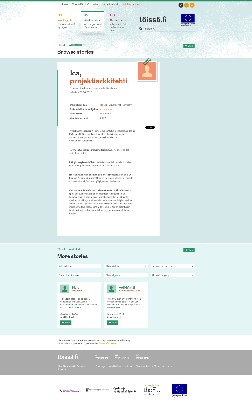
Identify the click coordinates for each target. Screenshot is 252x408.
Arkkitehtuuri (106, 109)
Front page (62, 4)
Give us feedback (110, 4)
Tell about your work (132, 4)
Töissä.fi (61, 45)
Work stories (75, 45)
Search (142, 28)
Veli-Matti (127, 287)
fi (186, 5)
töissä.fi (153, 20)
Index (95, 4)
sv (192, 5)
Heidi (76, 287)
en (181, 5)
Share (190, 45)
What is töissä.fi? (80, 4)
